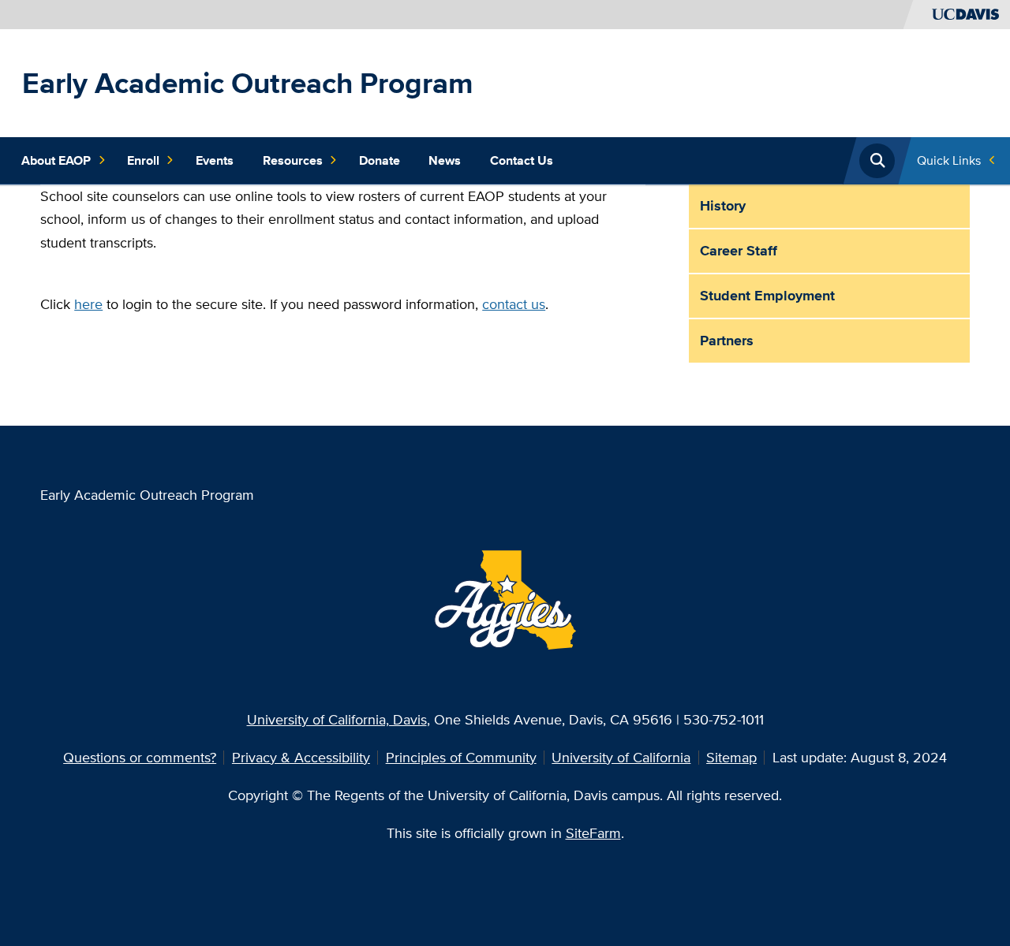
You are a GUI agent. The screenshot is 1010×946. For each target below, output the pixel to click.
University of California (621, 757)
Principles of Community (461, 757)
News (444, 160)
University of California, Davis (337, 719)
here (88, 304)
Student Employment (767, 295)
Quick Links (949, 160)
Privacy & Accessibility (301, 757)
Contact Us (521, 160)
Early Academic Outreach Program (247, 82)
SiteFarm (593, 833)
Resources (293, 160)
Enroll (143, 160)
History (723, 205)
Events (215, 160)
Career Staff (738, 250)
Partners (727, 340)
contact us (513, 304)
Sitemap (731, 757)
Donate (379, 160)
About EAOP (56, 160)
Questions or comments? (139, 757)
